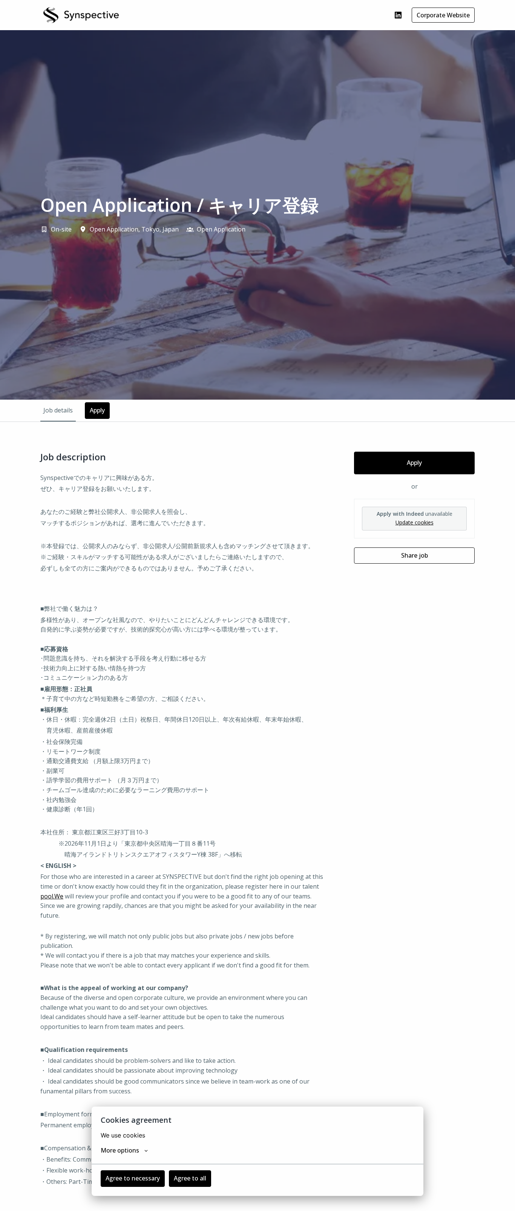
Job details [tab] (58, 410)
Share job (414, 555)
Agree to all (190, 1178)
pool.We (51, 896)
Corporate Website (443, 15)
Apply (414, 462)
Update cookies (414, 522)
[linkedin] (398, 15)
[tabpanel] (257, 831)
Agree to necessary (133, 1178)
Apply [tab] (97, 410)
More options (120, 1150)
